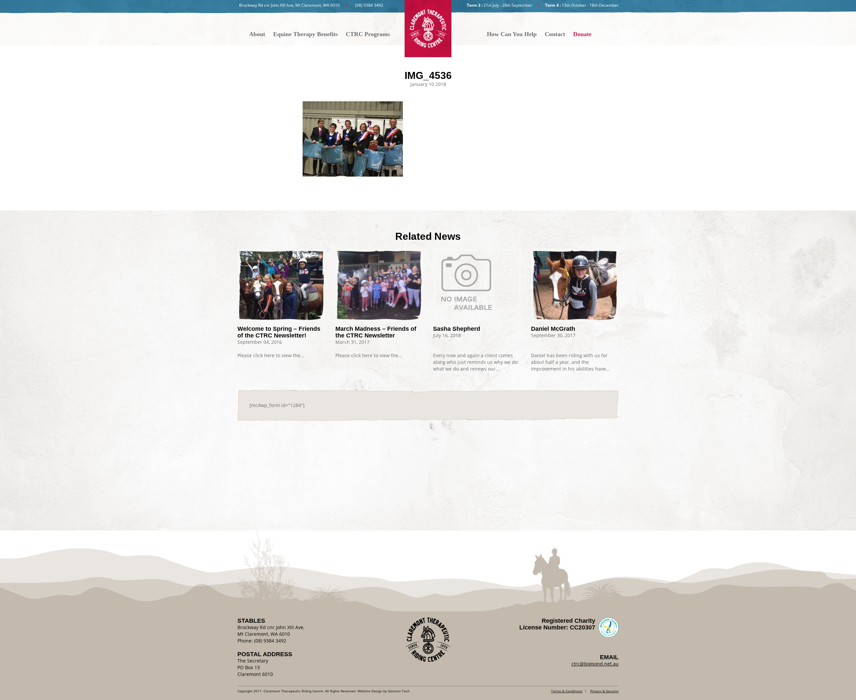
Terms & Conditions (566, 691)
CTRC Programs (368, 34)
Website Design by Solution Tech (383, 691)
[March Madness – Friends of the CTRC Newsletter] (379, 285)
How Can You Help (512, 34)
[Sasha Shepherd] (477, 282)
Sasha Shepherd (456, 328)
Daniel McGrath (553, 328)
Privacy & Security (604, 691)
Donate (582, 34)
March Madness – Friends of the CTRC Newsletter (375, 332)
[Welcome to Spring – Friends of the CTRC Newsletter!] (281, 285)
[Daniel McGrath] (575, 285)
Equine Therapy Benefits (305, 34)
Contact (555, 34)
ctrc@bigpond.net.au (595, 664)
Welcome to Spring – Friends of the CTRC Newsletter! (278, 332)
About (257, 34)
